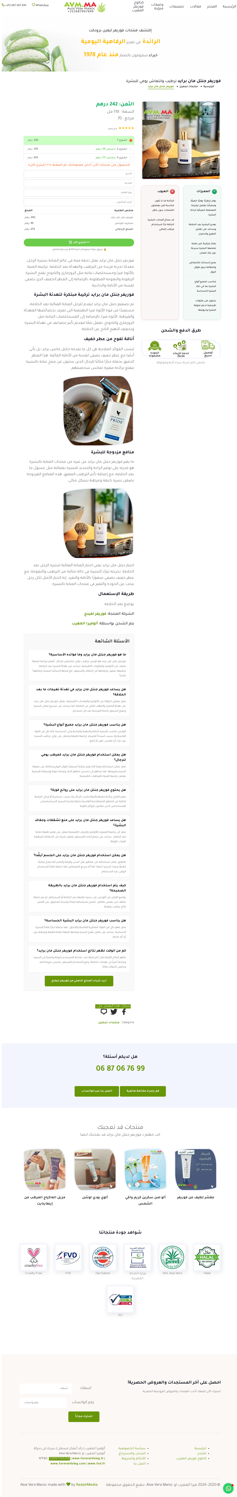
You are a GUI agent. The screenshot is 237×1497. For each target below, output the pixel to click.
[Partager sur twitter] (112, 1012)
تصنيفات (175, 7)
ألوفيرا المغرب (83, 624)
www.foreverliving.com (66, 1464)
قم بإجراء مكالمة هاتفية (141, 1091)
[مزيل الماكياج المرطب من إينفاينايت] (43, 1170)
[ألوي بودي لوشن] (93, 1170)
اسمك (84, 1388)
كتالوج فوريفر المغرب (136, 7)
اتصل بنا (138, 1464)
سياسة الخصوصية (130, 1448)
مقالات (194, 7)
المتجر (210, 7)
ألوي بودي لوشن (93, 1198)
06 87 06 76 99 (118, 1069)
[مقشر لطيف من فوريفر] (194, 1170)
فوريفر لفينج (93, 614)
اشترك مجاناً (82, 1416)
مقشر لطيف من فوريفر (194, 1198)
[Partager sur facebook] (122, 1012)
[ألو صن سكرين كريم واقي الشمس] (143, 1170)
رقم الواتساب (81, 1403)
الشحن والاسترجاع (130, 1453)
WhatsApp (40, 5)
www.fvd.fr (94, 1464)
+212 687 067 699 (14, 5)
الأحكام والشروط (132, 1458)
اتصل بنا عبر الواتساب (95, 1091)
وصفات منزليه (155, 7)
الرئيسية (227, 7)
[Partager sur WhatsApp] (102, 1012)
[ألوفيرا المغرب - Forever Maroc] (82, 7)
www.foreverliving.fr (86, 1458)
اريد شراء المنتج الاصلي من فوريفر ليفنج (77, 980)
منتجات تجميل (187, 86)
